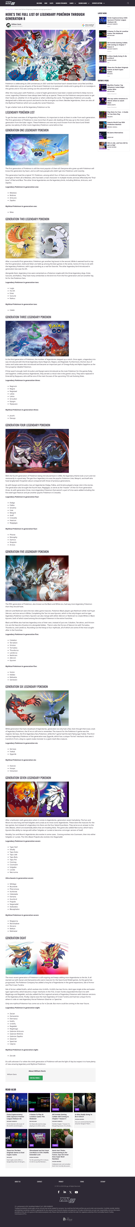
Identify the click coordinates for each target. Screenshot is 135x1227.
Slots (51, 3)
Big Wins (39, 3)
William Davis (16, 24)
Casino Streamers (61, 3)
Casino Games (83, 3)
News (12, 9)
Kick (46, 3)
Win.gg (7, 9)
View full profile (35, 1078)
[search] (128, 3)
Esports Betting (97, 3)
